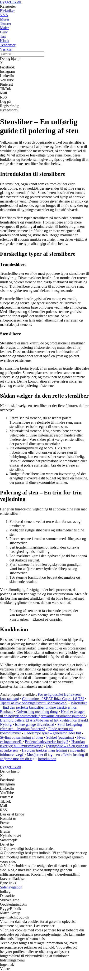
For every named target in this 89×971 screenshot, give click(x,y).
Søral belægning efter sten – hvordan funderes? (41, 726)
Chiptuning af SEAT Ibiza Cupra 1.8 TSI (53, 699)
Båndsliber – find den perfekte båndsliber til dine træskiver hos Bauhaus (43, 707)
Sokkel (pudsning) (60, 737)
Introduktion (47, 759)
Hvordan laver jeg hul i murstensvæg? (42, 744)
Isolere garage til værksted (34, 724)
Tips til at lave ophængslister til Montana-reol (33, 703)
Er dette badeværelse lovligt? (46, 742)
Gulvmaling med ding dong (37, 712)
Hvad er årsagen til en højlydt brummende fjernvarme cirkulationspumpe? (43, 714)
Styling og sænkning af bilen (21, 737)
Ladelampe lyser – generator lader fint (52, 733)
